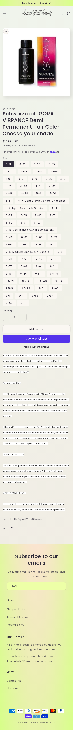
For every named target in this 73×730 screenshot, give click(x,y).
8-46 (23, 273)
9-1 (8, 295)
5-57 (9, 215)
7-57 (39, 259)
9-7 (23, 303)
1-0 (8, 179)
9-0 (41, 288)
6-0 (23, 222)
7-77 (9, 266)
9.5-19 (54, 273)
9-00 (55, 288)
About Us (12, 688)
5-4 (54, 208)
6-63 (24, 237)
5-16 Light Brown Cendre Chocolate (42, 200)
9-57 (50, 295)
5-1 (8, 200)
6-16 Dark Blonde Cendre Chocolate (30, 230)
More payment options (36, 346)
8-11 (51, 266)
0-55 (52, 164)
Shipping (7, 146)
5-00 (53, 193)
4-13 (9, 186)
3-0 (21, 179)
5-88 (9, 222)
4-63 (52, 186)
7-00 (37, 244)
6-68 (39, 237)
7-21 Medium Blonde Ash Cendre (27, 252)
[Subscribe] (62, 586)
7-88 (24, 266)
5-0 (38, 193)
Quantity (7, 310)
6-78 (54, 237)
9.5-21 (10, 281)
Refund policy (15, 624)
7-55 (24, 259)
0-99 (54, 171)
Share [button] (10, 527)
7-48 (9, 259)
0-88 (24, 171)
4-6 (38, 186)
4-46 (23, 186)
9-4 (21, 295)
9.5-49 (59, 281)
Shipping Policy (16, 609)
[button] (4, 13)
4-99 (24, 193)
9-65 (9, 303)
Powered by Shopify (47, 723)
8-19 (9, 273)
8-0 (38, 266)
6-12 (37, 222)
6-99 (9, 244)
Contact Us (14, 680)
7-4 (60, 252)
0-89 (39, 171)
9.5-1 (38, 273)
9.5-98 (25, 288)
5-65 (24, 215)
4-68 (9, 193)
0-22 (22, 164)
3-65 (49, 179)
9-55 (35, 295)
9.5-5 (9, 288)
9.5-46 (42, 281)
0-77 (9, 171)
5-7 (52, 215)
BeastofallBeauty (31, 723)
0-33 (37, 164)
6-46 (9, 237)
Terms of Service (18, 617)
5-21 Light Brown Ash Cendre (25, 208)
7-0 (23, 244)
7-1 (51, 244)
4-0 (62, 179)
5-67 (38, 215)
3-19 (34, 179)
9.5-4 (26, 281)
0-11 (8, 164)
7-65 (54, 259)
